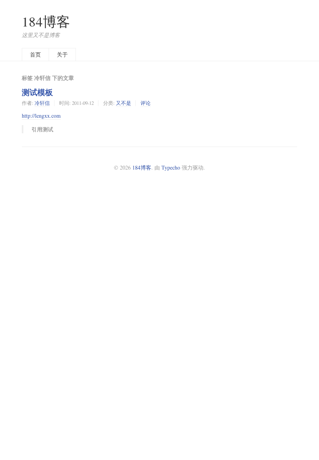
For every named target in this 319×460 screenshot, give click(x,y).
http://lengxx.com (41, 115)
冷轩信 (42, 102)
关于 (62, 54)
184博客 (46, 21)
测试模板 (37, 92)
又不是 (123, 102)
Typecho (170, 167)
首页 (35, 54)
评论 (145, 102)
